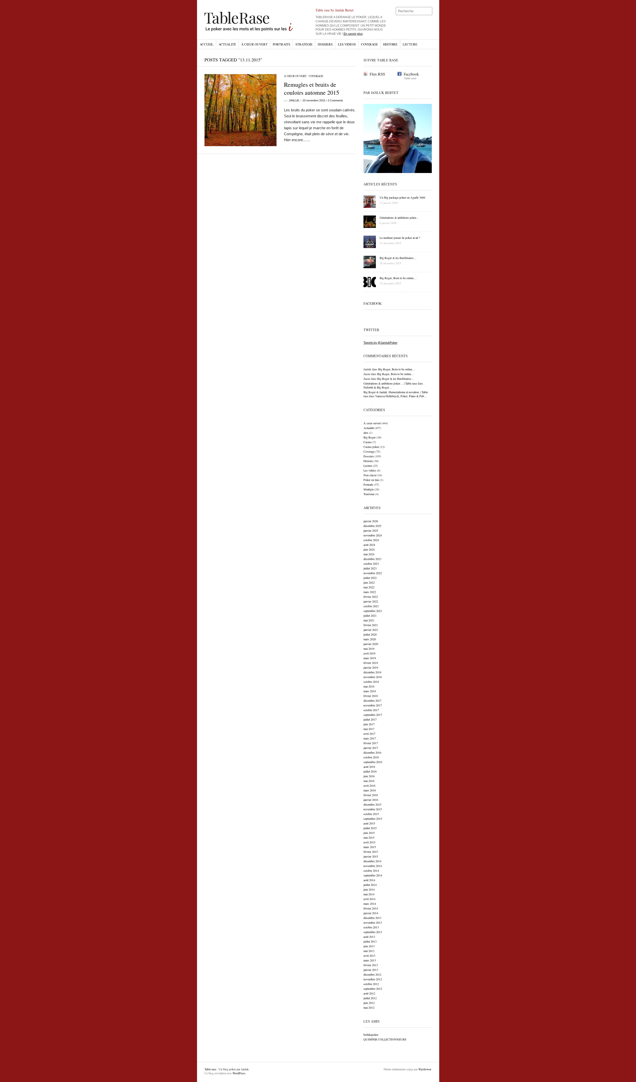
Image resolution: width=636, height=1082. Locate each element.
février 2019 (370, 663)
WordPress (239, 1073)
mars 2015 (369, 847)
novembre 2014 (372, 866)
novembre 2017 (372, 705)
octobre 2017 (371, 710)
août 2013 (369, 937)
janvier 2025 (370, 530)
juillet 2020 (370, 634)
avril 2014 (369, 899)
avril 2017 (369, 734)
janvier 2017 (370, 748)
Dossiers (325, 44)
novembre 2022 (372, 573)
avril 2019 (369, 653)
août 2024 (369, 545)
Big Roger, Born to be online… (396, 369)
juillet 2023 (370, 568)
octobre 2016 (371, 757)
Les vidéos (347, 44)
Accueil (206, 44)
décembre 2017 (372, 700)
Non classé (369, 475)
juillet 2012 (370, 998)
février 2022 (370, 597)
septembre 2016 (372, 762)
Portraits (281, 44)
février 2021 (370, 625)
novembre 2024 (372, 535)
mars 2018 (369, 691)
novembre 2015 (372, 809)
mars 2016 (369, 790)
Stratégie (304, 44)
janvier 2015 (370, 856)
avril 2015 (369, 842)
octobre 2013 (371, 927)
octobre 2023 (371, 563)
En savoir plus (353, 34)
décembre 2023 (372, 559)
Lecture (410, 44)
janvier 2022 (370, 601)
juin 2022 (369, 582)
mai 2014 (368, 894)
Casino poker (371, 447)
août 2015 (369, 823)
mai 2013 (368, 951)
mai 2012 (368, 1007)
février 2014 (370, 908)
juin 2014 (369, 889)
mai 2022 (368, 587)
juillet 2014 (370, 885)
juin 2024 (369, 549)
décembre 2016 (372, 752)
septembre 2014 (372, 875)
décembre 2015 (372, 804)
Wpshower (424, 1069)
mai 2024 (368, 554)
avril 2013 (369, 955)
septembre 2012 (372, 989)
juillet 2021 (370, 615)
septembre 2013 (372, 932)
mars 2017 (369, 738)
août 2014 (369, 880)
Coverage (369, 44)
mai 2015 (368, 837)
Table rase (210, 1069)
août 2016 (369, 767)
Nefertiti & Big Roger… (377, 387)
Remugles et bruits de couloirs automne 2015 (311, 88)
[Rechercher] (429, 11)
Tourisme (368, 494)
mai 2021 (368, 620)
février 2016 (370, 795)
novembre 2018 (372, 677)
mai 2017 (368, 729)
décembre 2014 (372, 861)
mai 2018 (368, 686)
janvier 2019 (370, 667)
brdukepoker (370, 1035)
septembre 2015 (372, 819)
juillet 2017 (370, 719)
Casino (367, 442)
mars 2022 (369, 592)
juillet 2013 (370, 941)
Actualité (227, 44)
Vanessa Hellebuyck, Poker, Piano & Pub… (401, 396)
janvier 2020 (370, 644)
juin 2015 (369, 833)
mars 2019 (369, 658)
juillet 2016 (370, 771)
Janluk (294, 100)
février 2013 (370, 965)
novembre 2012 (372, 979)
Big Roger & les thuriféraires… (395, 379)
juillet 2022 (370, 578)
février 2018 (370, 696)
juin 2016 (369, 776)
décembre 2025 (372, 526)
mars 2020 (369, 639)
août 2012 (369, 993)
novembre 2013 (372, 922)
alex (365, 432)
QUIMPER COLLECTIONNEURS (384, 1039)
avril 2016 (369, 785)
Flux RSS (377, 74)
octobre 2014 (371, 870)
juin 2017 (369, 724)
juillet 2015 (370, 828)
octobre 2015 (371, 814)
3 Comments (335, 100)
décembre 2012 (372, 974)
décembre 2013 (372, 918)
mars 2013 (369, 960)
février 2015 (370, 852)
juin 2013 (369, 946)
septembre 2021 (372, 611)
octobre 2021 (371, 606)
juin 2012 (369, 1003)
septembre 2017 (372, 715)
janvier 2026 (370, 521)
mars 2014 (369, 904)
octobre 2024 (371, 540)
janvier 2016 (370, 800)
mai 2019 (368, 648)
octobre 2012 (371, 984)
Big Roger (369, 437)
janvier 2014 (370, 913)
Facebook (411, 74)
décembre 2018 (372, 672)
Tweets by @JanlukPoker (380, 343)
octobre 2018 (371, 682)
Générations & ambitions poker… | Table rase (390, 383)
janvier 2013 (370, 970)
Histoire (390, 44)
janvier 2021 (370, 630)
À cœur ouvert (254, 44)
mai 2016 (368, 781)
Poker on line (371, 480)
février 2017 (370, 743)
